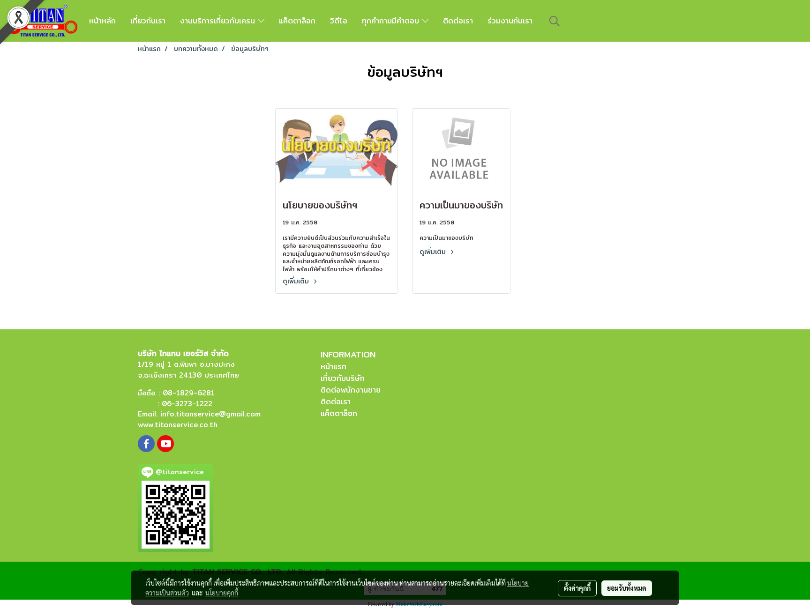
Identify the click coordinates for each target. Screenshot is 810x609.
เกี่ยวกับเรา (147, 21)
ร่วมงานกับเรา (510, 21)
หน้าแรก (333, 366)
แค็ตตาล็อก (297, 21)
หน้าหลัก (102, 21)
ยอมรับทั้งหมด (626, 588)
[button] (554, 21)
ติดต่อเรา (458, 21)
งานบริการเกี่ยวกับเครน (219, 21)
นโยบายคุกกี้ (221, 592)
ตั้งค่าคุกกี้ (577, 588)
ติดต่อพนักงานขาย (351, 390)
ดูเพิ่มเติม (297, 281)
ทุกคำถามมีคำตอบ (392, 21)
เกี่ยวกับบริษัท (343, 378)
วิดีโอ (338, 21)
